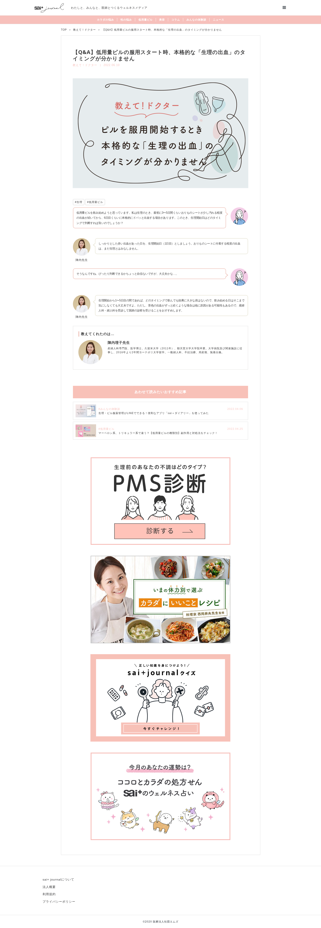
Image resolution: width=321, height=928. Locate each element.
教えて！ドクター (84, 29)
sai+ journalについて (58, 879)
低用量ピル (145, 19)
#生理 (78, 202)
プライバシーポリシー (59, 901)
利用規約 (49, 894)
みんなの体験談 (196, 19)
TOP (64, 29)
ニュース (218, 19)
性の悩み (126, 19)
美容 (162, 19)
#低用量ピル (95, 202)
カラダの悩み (105, 19)
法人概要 (49, 887)
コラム (175, 19)
